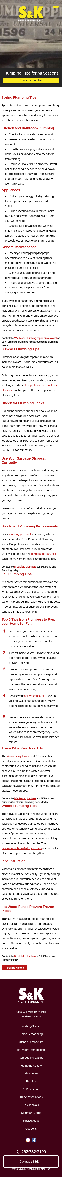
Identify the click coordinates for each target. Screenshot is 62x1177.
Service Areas (31, 1120)
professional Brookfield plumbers (22, 848)
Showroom (31, 1073)
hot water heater (34, 696)
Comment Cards (31, 1113)
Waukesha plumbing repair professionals (36, 338)
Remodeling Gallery (31, 1057)
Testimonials (31, 1105)
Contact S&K (29, 1161)
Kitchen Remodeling (31, 1042)
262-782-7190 (33, 1151)
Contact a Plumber (31, 80)
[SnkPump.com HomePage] (31, 996)
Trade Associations (31, 1097)
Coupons (31, 1128)
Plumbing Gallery (31, 1065)
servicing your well (19, 534)
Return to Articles (15, 967)
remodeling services (43, 554)
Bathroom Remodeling (31, 1050)
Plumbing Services (31, 1026)
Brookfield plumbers (25, 566)
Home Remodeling (31, 1034)
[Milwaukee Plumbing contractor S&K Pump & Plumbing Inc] (31, 14)
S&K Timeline (31, 1089)
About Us (31, 1081)
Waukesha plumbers (19, 756)
